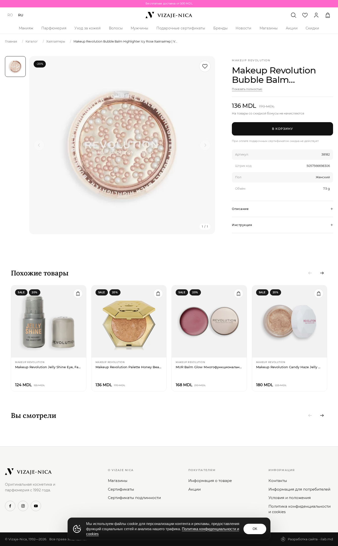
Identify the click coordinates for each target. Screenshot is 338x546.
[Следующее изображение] (205, 145)
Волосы (116, 28)
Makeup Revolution (251, 60)
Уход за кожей (87, 28)
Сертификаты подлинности (134, 497)
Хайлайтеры (55, 41)
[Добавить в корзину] (78, 293)
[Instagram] (23, 506)
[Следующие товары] (322, 273)
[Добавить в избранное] (205, 66)
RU (20, 15)
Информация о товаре (210, 480)
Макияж (26, 28)
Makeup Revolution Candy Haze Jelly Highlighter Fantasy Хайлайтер (289, 367)
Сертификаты (121, 489)
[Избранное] (304, 15)
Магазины (269, 28)
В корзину (282, 129)
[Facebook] (10, 506)
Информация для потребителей (299, 489)
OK (255, 529)
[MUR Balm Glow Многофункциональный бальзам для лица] (209, 321)
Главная (11, 41)
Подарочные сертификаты (180, 28)
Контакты (277, 480)
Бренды (220, 28)
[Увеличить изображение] (122, 145)
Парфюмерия (53, 28)
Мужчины (139, 28)
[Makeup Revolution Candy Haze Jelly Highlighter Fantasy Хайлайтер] (289, 321)
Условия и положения (289, 497)
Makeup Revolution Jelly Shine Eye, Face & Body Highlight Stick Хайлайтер (48, 367)
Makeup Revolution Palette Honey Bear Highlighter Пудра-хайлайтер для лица (129, 367)
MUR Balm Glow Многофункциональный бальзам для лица (209, 367)
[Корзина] (327, 15)
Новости (243, 28)
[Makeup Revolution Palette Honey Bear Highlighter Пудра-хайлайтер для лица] (129, 321)
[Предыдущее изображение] (39, 145)
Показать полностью (247, 89)
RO (10, 15)
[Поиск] (293, 15)
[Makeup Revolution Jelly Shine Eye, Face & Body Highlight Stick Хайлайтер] (48, 321)
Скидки (312, 28)
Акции (292, 28)
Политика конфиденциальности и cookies (299, 509)
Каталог (31, 41)
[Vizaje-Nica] (169, 15)
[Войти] (316, 15)
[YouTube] (36, 506)
